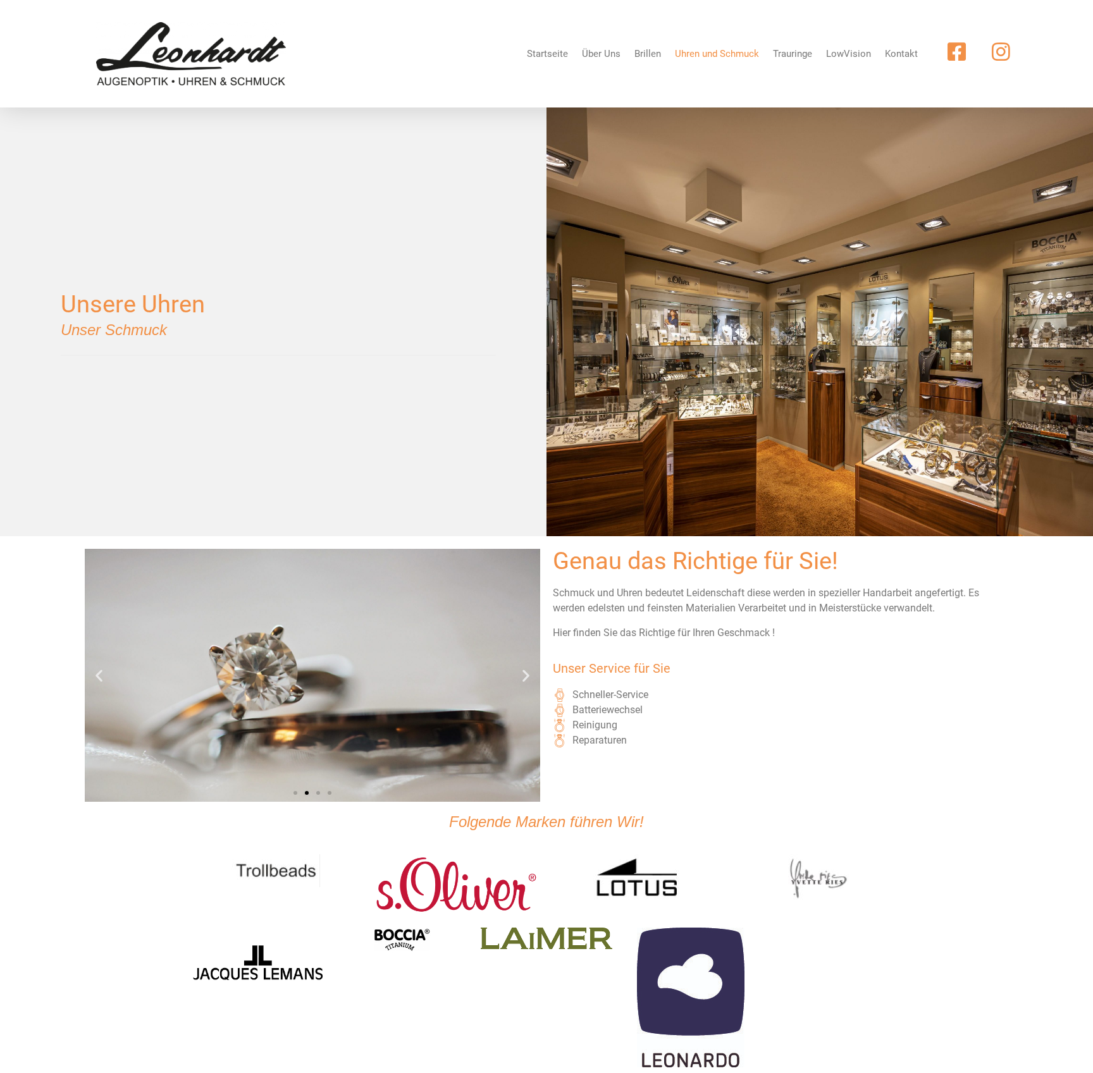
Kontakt (901, 53)
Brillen (647, 53)
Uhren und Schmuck (717, 53)
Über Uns (601, 53)
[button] (99, 676)
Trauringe (792, 53)
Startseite (547, 53)
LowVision (848, 53)
